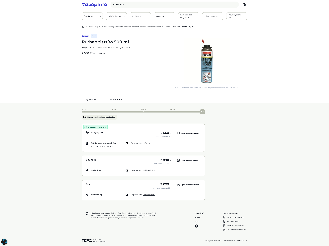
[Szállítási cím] (244, 4)
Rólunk (197, 217)
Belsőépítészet (114, 16)
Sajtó (197, 221)
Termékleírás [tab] (115, 99)
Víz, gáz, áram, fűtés (235, 16)
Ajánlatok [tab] (91, 99)
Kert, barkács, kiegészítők (186, 16)
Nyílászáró (136, 16)
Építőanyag (89, 16)
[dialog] (4, 242)
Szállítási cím (145, 143)
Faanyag (160, 16)
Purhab (167, 27)
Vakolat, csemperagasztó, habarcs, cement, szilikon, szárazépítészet (131, 27)
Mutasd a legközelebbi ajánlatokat (101, 117)
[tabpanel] (164, 153)
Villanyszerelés (210, 16)
